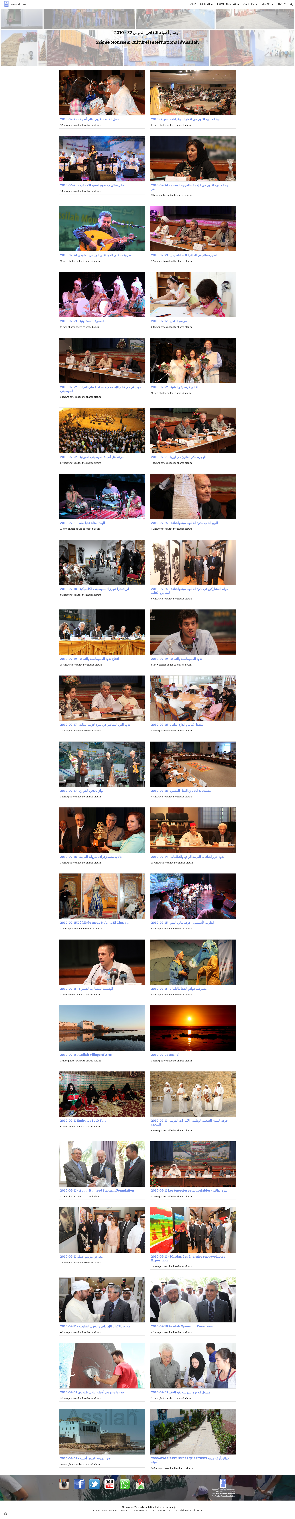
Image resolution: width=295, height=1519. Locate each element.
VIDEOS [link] (266, 4)
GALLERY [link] (248, 4)
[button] (291, 4)
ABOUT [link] (281, 4)
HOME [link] (192, 4)
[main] (147, 32)
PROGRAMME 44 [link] (226, 4)
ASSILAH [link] (205, 4)
